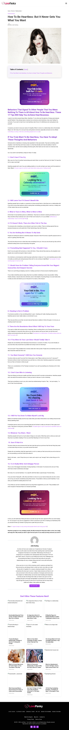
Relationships (11, 13)
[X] (34, 727)
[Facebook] (31, 727)
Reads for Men (56, 711)
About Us (36, 717)
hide (25, 69)
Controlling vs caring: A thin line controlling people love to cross (24, 131)
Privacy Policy (30, 719)
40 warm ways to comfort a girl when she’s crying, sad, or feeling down (32, 168)
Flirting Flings (20, 711)
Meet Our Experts (28, 717)
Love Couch (11, 711)
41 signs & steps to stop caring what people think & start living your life (29, 526)
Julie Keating (15, 25)
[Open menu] (66, 3)
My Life (38, 711)
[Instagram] (37, 727)
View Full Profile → (34, 585)
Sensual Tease (30, 711)
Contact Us (42, 717)
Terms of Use (38, 719)
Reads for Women (46, 711)
